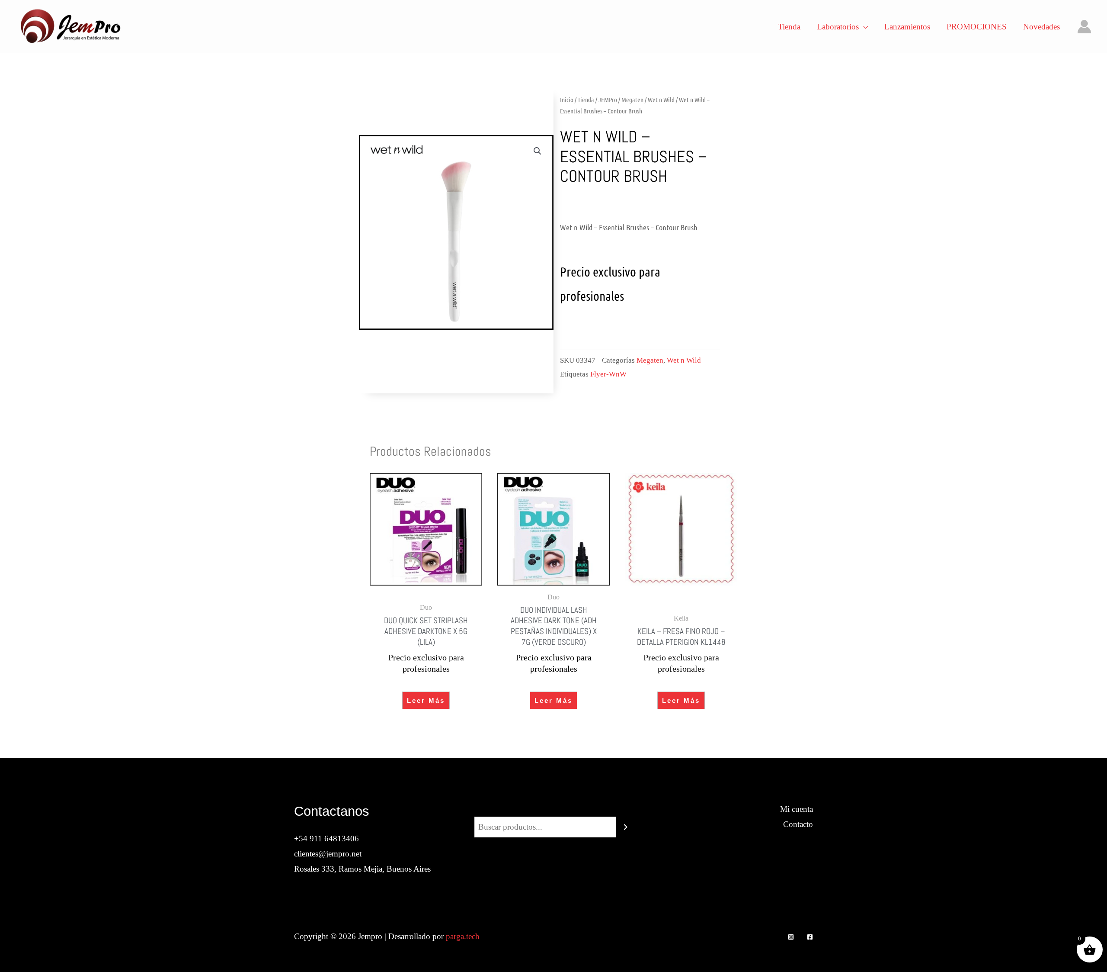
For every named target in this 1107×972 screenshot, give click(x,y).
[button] (537, 151)
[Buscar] (626, 827)
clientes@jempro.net (328, 853)
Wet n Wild (661, 99)
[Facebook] (810, 937)
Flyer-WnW (608, 374)
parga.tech (463, 936)
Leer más (426, 700)
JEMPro (607, 99)
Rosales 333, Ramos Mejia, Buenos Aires (362, 868)
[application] (863, 27)
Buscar (553, 809)
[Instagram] (791, 937)
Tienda (586, 99)
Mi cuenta (796, 809)
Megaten (632, 99)
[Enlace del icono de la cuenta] (1084, 26)
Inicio (566, 99)
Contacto (798, 824)
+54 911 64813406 (326, 838)
